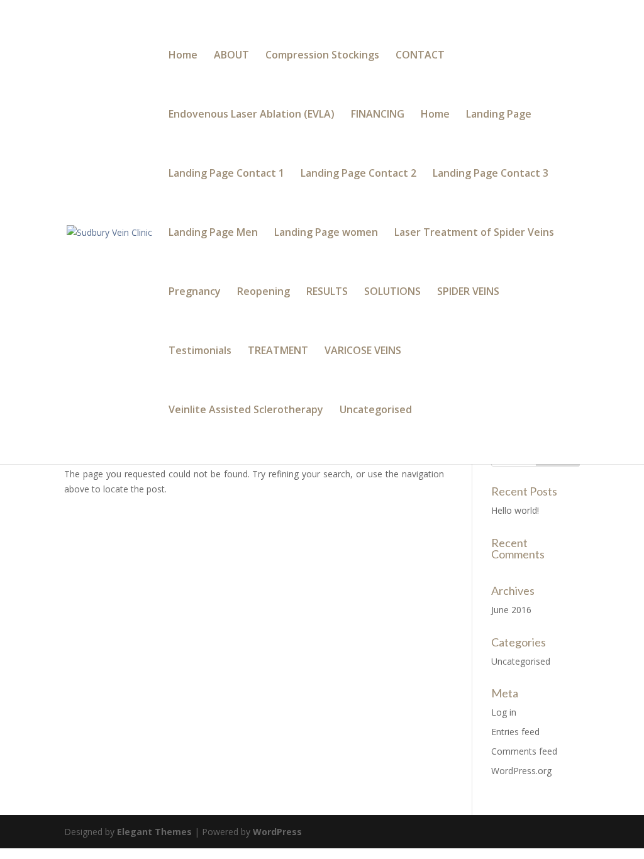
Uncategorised (376, 410)
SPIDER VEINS (468, 292)
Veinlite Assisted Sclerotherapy (246, 410)
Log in (503, 712)
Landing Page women (326, 233)
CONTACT (420, 56)
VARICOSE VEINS (363, 351)
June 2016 (511, 610)
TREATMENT (278, 351)
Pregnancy (195, 292)
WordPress (277, 832)
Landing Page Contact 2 (358, 174)
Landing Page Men (213, 233)
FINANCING (377, 115)
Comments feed (524, 751)
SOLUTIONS (392, 292)
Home (183, 56)
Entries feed (515, 732)
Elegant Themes (154, 832)
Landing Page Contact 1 (226, 174)
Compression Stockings (322, 56)
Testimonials (200, 351)
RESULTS (327, 292)
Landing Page (498, 115)
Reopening (263, 292)
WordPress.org (521, 771)
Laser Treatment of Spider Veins (474, 233)
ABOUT (231, 56)
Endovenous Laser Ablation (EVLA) (252, 115)
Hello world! (515, 510)
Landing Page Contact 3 (490, 174)
